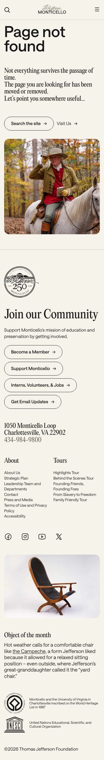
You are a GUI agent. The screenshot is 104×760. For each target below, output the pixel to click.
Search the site (26, 123)
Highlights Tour (66, 472)
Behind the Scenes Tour (74, 478)
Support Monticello (30, 368)
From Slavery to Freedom (75, 494)
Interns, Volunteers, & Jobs (37, 385)
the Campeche (28, 651)
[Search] (18, 10)
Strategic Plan (16, 478)
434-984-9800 (22, 440)
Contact (11, 494)
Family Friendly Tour (70, 499)
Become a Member (30, 352)
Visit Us (64, 123)
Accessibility (15, 516)
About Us (12, 472)
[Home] (52, 9)
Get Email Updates (29, 401)
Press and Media (18, 499)
